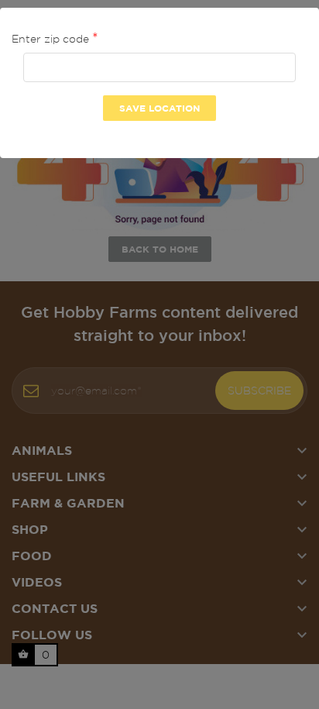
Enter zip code (52, 39)
